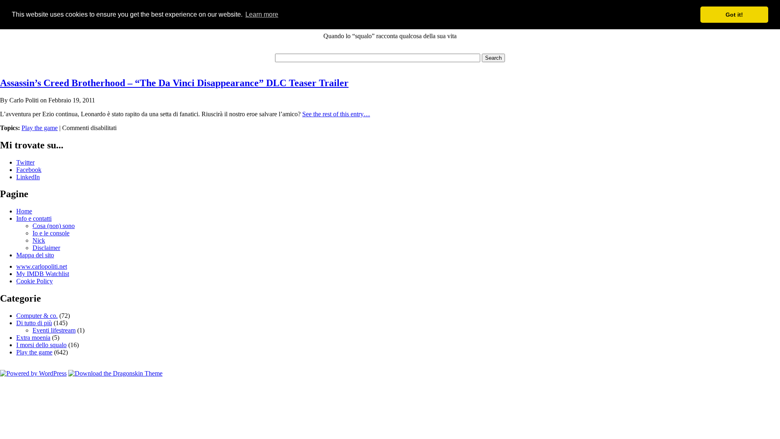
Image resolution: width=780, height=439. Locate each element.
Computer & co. (37, 315)
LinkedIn (28, 177)
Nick (38, 240)
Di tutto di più (34, 322)
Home (24, 211)
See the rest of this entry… (336, 114)
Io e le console (50, 233)
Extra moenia (33, 337)
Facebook (28, 169)
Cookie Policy (34, 281)
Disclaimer (46, 247)
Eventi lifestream (54, 330)
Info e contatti (34, 218)
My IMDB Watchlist (42, 273)
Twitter (25, 162)
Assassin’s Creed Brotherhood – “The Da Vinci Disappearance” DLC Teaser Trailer (174, 83)
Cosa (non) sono (53, 225)
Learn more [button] (261, 14)
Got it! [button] (734, 14)
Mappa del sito (35, 255)
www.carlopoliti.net (41, 266)
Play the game (40, 127)
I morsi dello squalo (41, 344)
